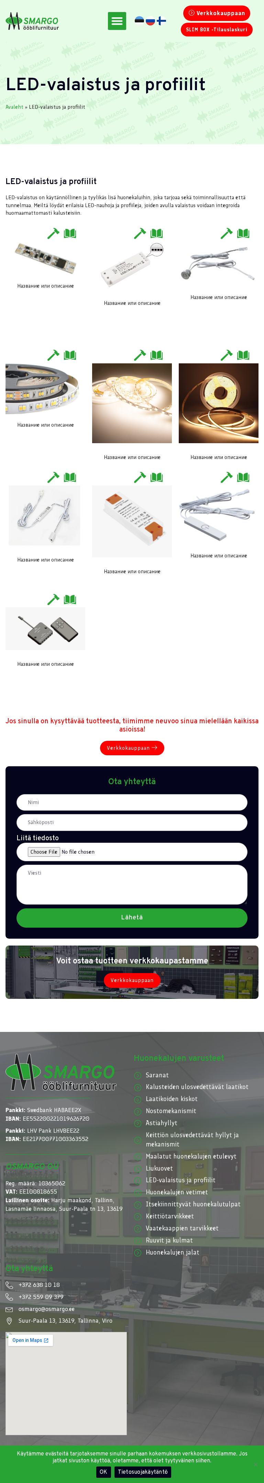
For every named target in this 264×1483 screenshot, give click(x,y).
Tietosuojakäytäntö (143, 1472)
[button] (117, 21)
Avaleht (14, 107)
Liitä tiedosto (37, 838)
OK (104, 1472)
